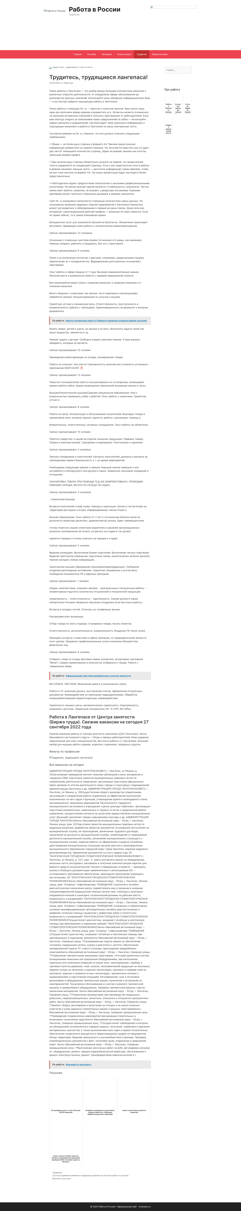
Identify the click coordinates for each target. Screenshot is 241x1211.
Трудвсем (141, 54)
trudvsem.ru (145, 1206)
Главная (77, 54)
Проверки (107, 54)
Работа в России (94, 9)
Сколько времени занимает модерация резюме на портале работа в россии (90, 1175)
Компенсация (124, 54)
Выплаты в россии (61, 1178)
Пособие (91, 54)
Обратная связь (160, 54)
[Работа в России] (54, 10)
